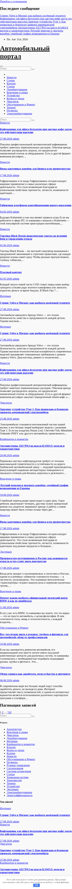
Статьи (11, 80)
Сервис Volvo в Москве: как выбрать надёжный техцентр (35, 302)
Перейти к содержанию (13, 1)
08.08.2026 (6, 680)
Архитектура (14, 729)
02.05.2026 (6, 278)
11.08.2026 (6, 607)
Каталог (11, 83)
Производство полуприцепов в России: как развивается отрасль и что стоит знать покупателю (33, 560)
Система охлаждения (19, 771)
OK (36, 885)
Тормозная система (17, 777)
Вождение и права (17, 92)
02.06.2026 (6, 245)
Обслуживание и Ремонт (21, 104)
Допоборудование (17, 89)
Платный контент (11, 272)
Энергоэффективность (19, 795)
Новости (12, 77)
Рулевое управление (18, 765)
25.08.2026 (6, 418)
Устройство (13, 95)
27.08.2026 (6, 138)
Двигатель (13, 101)
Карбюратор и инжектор (14, 439)
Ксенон (11, 753)
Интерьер (5, 296)
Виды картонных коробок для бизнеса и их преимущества (35, 168)
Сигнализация (15, 768)
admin (16, 138)
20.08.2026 (6, 455)
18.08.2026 (6, 495)
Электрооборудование (19, 113)
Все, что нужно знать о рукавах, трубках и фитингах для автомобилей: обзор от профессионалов (34, 636)
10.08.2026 (6, 644)
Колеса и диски (15, 98)
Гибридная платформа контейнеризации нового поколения (35, 205)
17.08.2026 (6, 175)
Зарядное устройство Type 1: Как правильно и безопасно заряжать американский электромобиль (34, 411)
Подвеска (12, 110)
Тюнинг (11, 107)
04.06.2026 (6, 211)
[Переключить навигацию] (1, 66)
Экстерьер (6, 551)
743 (9, 712)
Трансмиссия (14, 780)
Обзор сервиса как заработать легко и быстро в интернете (35, 673)
